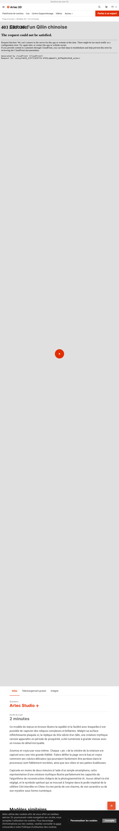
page (58, 823)
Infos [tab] (14, 691)
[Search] (99, 6)
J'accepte (109, 820)
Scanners (14, 701)
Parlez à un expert (107, 13)
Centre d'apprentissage (42, 13)
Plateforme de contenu (13, 13)
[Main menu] (3, 6)
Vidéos (59, 13)
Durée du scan (16, 715)
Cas (27, 13)
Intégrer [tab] (54, 691)
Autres (68, 13)
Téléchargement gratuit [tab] (34, 691)
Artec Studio (22, 705)
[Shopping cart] (106, 6)
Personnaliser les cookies (84, 820)
